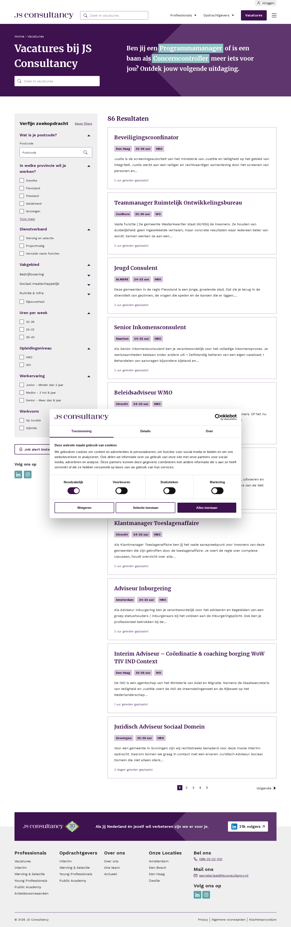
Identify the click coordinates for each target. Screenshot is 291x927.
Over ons (111, 861)
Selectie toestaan (145, 507)
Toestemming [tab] (81, 431)
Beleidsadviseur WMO (143, 392)
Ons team (112, 868)
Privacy (203, 919)
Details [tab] (145, 431)
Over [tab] (209, 431)
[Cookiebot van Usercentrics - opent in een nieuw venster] (218, 417)
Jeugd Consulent (136, 268)
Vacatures (253, 15)
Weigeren (84, 507)
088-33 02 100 (210, 859)
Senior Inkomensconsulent (150, 327)
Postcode (26, 143)
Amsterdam (159, 861)
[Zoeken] (85, 16)
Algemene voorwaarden (228, 919)
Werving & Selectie (29, 874)
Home (19, 36)
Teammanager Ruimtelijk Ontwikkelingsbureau (178, 202)
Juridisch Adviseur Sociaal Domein (159, 726)
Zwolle (154, 881)
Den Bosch (157, 868)
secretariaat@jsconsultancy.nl (223, 875)
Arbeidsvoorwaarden (31, 893)
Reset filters (83, 123)
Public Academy (27, 887)
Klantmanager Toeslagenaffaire (156, 523)
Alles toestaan (206, 507)
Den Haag (157, 874)
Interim (20, 868)
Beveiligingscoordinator (146, 137)
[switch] (121, 490)
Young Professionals (30, 881)
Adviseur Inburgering (142, 588)
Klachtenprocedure (263, 919)
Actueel (110, 874)
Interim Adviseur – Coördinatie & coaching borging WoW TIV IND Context (189, 658)
